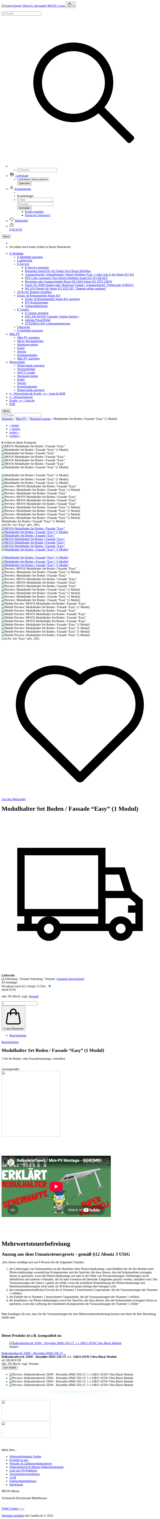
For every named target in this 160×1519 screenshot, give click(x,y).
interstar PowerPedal (37, 320)
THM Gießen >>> (13, 1508)
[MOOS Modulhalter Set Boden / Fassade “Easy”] (33, 528)
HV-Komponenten (36, 302)
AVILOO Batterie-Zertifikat (34, 292)
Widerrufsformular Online (25, 1456)
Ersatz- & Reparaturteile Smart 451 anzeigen (52, 299)
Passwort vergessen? (37, 215)
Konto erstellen (34, 211)
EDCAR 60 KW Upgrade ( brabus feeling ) (52, 316)
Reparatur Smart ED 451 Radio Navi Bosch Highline (58, 271)
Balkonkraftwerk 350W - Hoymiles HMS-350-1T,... (34, 1353)
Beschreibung (17, 1035)
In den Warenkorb (13, 1028)
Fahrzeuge (23, 327)
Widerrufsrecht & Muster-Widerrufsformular (36, 1467)
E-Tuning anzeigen (36, 313)
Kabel (21, 348)
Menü (6, 236)
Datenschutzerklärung (22, 1481)
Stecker (21, 351)
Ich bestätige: (10, 982)
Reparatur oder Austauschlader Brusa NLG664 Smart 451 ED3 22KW (68, 281)
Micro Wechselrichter (30, 341)
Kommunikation (27, 355)
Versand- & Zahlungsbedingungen (30, 1463)
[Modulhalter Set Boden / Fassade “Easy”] (28, 535)
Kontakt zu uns (18, 1460)
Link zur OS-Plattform (23, 1470)
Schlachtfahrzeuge (36, 306)
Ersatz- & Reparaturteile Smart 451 (38, 295)
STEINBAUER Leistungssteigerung (47, 323)
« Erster (14, 425)
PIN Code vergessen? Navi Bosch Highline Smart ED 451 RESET (66, 278)
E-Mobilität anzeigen (30, 257)
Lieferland (23, 179)
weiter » (14, 432)
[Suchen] (83, 166)
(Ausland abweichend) (70, 979)
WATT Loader (26, 372)
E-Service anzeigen (37, 267)
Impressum (16, 1484)
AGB (12, 1477)
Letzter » (14, 436)
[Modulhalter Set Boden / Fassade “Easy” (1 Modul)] (35, 532)
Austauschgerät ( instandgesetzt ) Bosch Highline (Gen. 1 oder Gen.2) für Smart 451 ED (79, 274)
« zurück (14, 429)
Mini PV (14, 334)
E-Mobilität (16, 253)
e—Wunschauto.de (21, 393)
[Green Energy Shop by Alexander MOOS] (34, 5)
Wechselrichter (26, 369)
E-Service (23, 264)
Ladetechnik (24, 260)
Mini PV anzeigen (28, 337)
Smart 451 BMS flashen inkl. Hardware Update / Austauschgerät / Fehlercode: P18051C (79, 285)
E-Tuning (23, 309)
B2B (62, 393)
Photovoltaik (17, 362)
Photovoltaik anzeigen (30, 365)
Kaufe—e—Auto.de (47, 393)
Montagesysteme (27, 344)
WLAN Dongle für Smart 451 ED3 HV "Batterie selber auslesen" (66, 288)
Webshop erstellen (13, 1515)
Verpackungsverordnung (24, 1474)
